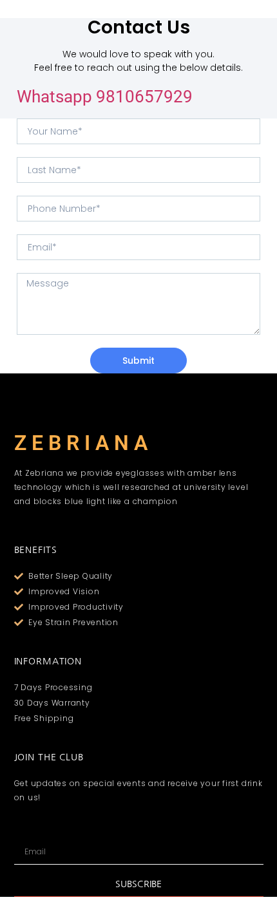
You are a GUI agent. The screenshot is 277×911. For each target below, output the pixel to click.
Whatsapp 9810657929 (105, 96)
